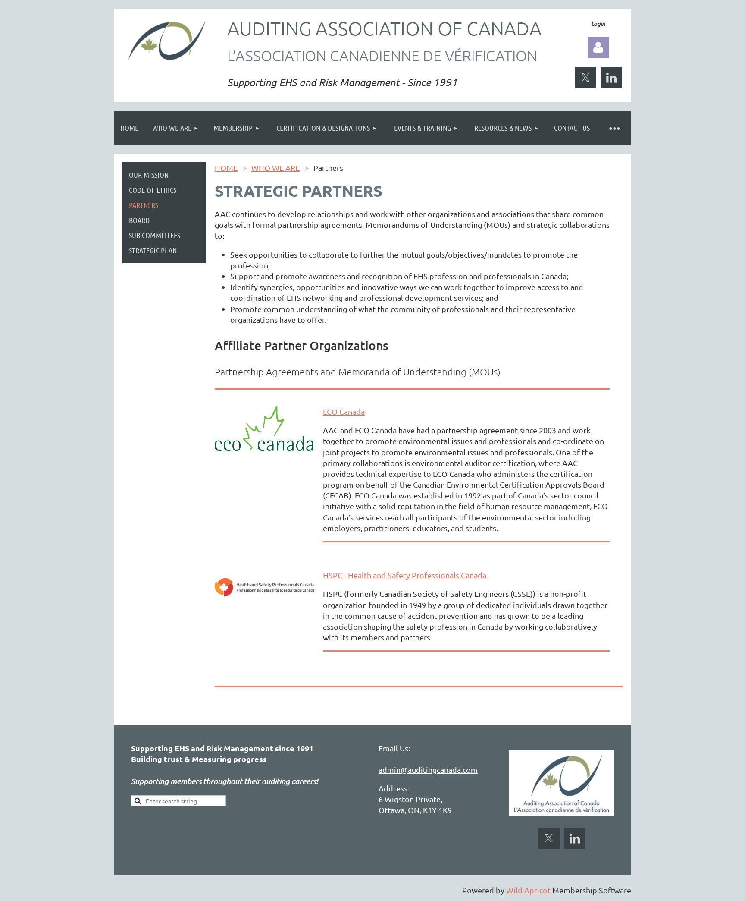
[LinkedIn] (611, 77)
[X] (585, 77)
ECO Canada (344, 411)
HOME (226, 167)
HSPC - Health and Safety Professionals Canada (404, 575)
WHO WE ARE (275, 167)
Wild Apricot (528, 890)
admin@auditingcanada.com (428, 769)
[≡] (614, 128)
